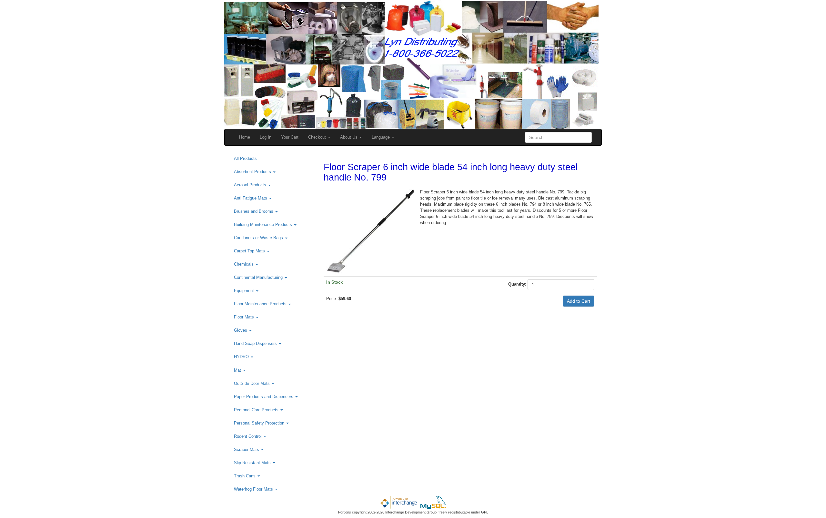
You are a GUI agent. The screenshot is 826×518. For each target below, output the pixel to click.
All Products (245, 158)
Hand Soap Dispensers (256, 343)
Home (244, 137)
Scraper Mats (247, 449)
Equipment (244, 290)
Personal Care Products (257, 409)
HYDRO (242, 356)
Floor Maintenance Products (261, 303)
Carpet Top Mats (250, 251)
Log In (265, 137)
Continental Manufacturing (259, 277)
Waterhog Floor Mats (254, 489)
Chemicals (244, 264)
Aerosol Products (250, 184)
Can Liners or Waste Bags (259, 237)
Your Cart (289, 137)
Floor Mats (244, 317)
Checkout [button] (317, 137)
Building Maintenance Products (263, 224)
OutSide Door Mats (252, 383)
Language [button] (381, 137)
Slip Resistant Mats (253, 462)
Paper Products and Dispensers (264, 396)
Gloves (241, 330)
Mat (238, 370)
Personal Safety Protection (260, 423)
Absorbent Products (253, 171)
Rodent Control (248, 436)
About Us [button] (349, 137)
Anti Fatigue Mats (251, 198)
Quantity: (517, 284)
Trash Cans (245, 476)
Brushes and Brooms (254, 211)
